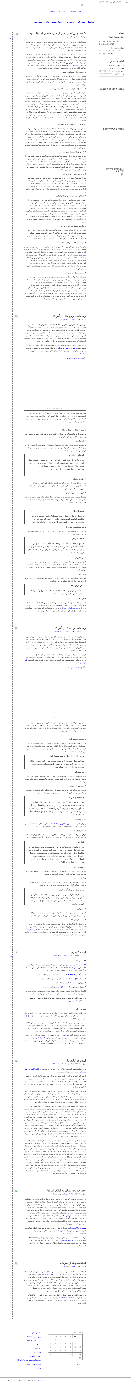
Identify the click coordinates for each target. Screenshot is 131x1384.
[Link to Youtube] (15, 2)
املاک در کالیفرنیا (76, 1060)
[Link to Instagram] (11, 2)
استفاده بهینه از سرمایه (73, 1263)
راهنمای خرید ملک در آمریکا (70, 628)
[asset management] (12, 1267)
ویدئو (39, 1368)
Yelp (80, 255)
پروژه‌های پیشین (35, 1348)
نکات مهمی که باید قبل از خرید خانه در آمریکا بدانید (58, 33)
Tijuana (29, 1016)
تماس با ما (37, 1352)
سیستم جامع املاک (67, 1216)
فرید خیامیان (37, 1344)
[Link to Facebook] (7, 2)
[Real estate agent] (12, 1195)
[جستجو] (97, 22)
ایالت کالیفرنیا (78, 952)
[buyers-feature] (12, 632)
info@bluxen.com (67, 1240)
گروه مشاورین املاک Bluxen (72, 608)
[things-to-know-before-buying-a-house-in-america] (12, 38)
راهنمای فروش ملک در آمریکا (69, 316)
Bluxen (62, 37)
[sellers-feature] (12, 320)
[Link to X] (3, 2)
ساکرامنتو (74, 968)
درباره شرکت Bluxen (34, 1337)
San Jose (73, 983)
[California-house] (12, 1065)
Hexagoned (41, 1380)
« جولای (80, 1364)
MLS (58, 1216)
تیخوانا (64, 1035)
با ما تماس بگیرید (74, 1001)
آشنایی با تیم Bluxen (34, 1340)
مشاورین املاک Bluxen (78, 1228)
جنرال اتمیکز (71, 1043)
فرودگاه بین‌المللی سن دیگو (39, 1038)
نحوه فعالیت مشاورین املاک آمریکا (66, 1190)
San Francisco (67, 987)
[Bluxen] (65, 11)
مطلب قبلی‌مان (78, 65)
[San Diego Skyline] (12, 956)
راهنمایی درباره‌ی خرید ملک (67, 348)
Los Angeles (71, 974)
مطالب (72, 37)
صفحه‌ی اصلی (36, 1333)
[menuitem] (38, 22)
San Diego (73, 979)
